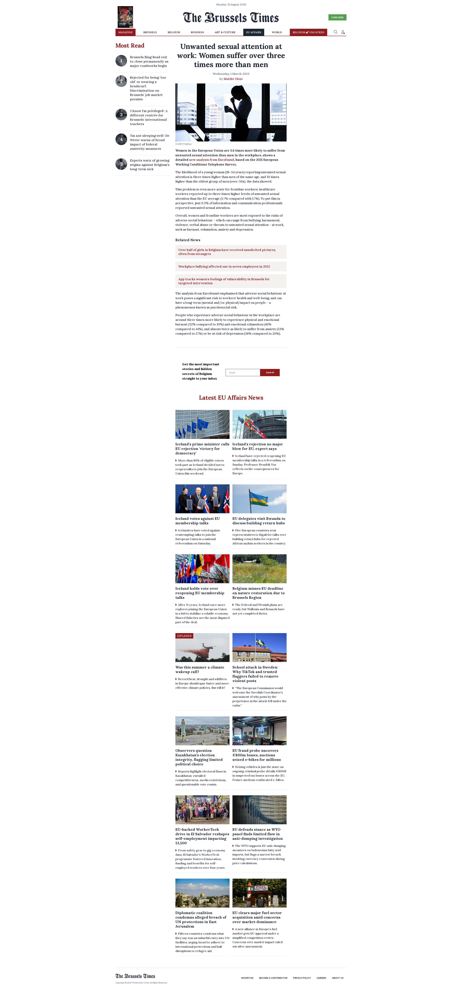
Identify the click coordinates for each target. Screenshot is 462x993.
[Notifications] (342, 32)
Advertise (247, 977)
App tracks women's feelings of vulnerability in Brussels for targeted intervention (224, 281)
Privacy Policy (302, 977)
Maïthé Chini (233, 79)
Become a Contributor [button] (273, 977)
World (277, 32)
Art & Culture (225, 32)
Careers (321, 977)
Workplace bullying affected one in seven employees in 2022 (224, 266)
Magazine (125, 32)
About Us (338, 977)
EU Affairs (253, 32)
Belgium (174, 32)
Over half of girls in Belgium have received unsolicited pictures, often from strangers (227, 252)
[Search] (335, 32)
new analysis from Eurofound (211, 160)
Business (197, 32)
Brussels (150, 32)
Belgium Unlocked (308, 32)
